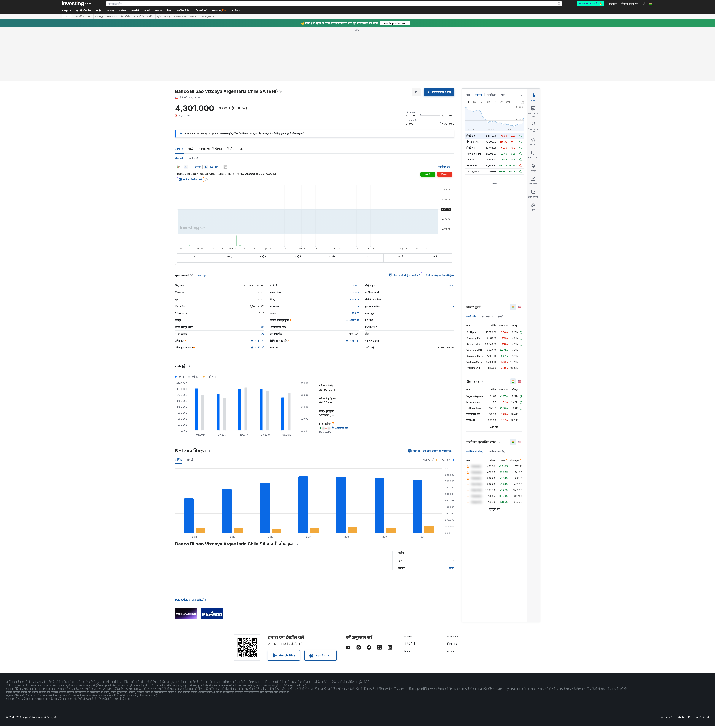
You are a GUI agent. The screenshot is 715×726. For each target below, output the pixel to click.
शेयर (66, 16)
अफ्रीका (193, 16)
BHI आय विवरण (190, 450)
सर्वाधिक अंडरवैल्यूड (475, 451)
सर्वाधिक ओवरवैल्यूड (498, 451)
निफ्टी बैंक (470, 147)
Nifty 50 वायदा (473, 153)
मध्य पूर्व (167, 16)
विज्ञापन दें (452, 643)
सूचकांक (478, 94)
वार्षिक (178, 459)
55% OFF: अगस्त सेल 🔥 (590, 3)
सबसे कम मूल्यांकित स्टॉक (481, 442)
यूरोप (159, 16)
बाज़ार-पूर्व (99, 16)
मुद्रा (468, 94)
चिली (451, 568)
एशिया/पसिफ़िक (180, 16)
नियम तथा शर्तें (666, 717)
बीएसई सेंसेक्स (472, 141)
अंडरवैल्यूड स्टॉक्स (207, 16)
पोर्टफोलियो (410, 643)
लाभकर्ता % (487, 316)
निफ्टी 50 (470, 135)
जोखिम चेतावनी (702, 717)
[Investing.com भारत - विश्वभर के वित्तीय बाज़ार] (76, 3)
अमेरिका (150, 16)
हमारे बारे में (453, 636)
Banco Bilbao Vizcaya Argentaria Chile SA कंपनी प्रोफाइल (234, 544)
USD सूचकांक (472, 171)
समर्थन (450, 651)
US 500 (470, 159)
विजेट (407, 651)
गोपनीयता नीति (684, 717)
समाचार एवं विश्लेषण (209, 149)
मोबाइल (408, 636)
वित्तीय (230, 149)
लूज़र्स (500, 316)
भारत (90, 16)
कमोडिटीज (491, 94)
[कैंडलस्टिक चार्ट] (179, 167)
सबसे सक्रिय (471, 316)
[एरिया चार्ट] (186, 167)
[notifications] (644, 3)
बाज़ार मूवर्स (473, 307)
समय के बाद (112, 16)
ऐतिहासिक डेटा (193, 158)
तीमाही (189, 459)
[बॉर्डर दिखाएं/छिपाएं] (225, 167)
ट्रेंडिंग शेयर (472, 381)
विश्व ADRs (125, 16)
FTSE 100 (471, 165)
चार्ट (190, 149)
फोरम (242, 149)
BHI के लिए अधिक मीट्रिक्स (440, 275)
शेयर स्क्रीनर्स (201, 10)
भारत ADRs (139, 16)
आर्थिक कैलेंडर (183, 10)
